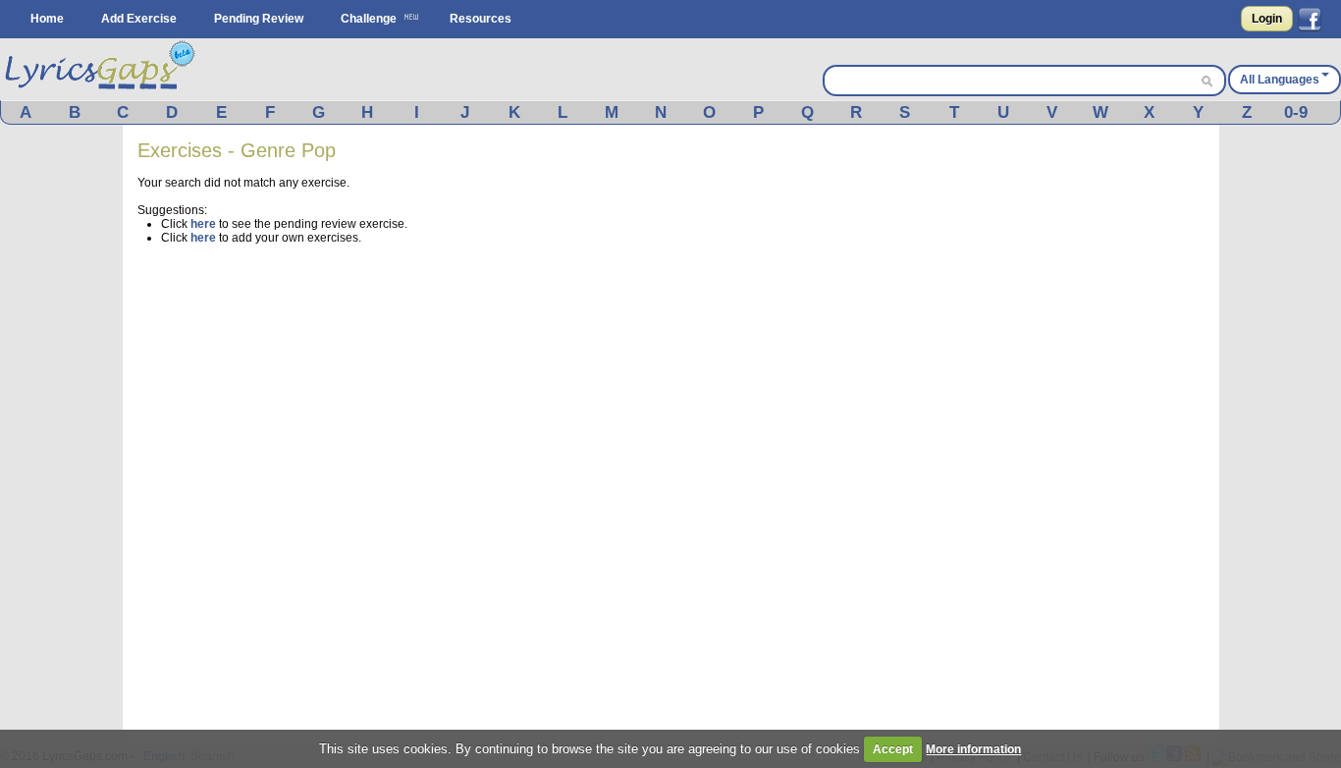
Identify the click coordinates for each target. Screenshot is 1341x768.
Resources (480, 19)
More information (973, 749)
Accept (893, 749)
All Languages (1279, 79)
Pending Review (258, 19)
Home (47, 19)
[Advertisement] (1057, 434)
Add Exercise (139, 19)
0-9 (1296, 112)
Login (1267, 19)
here (203, 224)
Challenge (369, 19)
